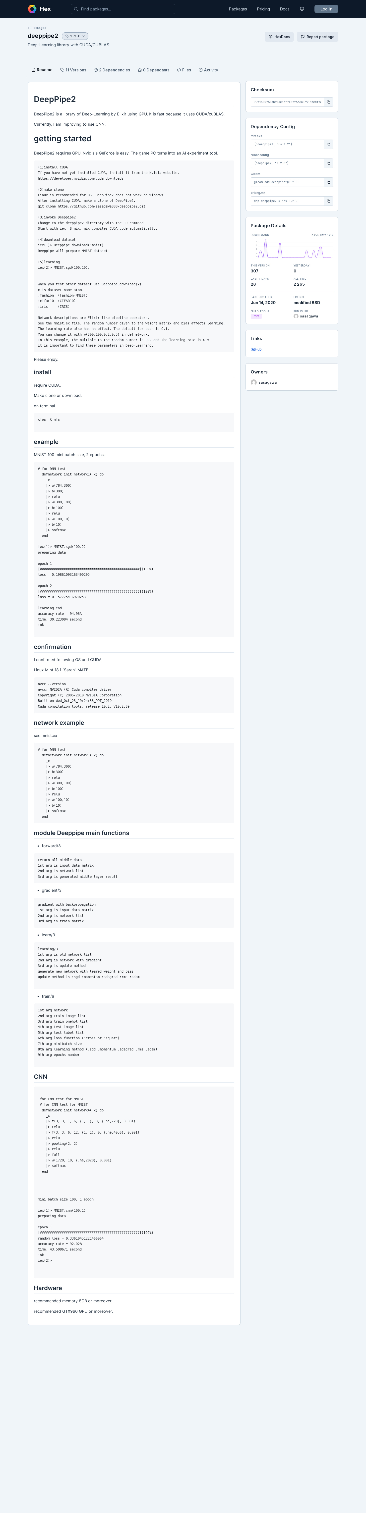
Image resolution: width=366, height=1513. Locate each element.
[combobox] (123, 9)
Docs (285, 8)
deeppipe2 (43, 35)
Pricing (263, 8)
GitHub (256, 349)
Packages (238, 8)
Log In (326, 8)
